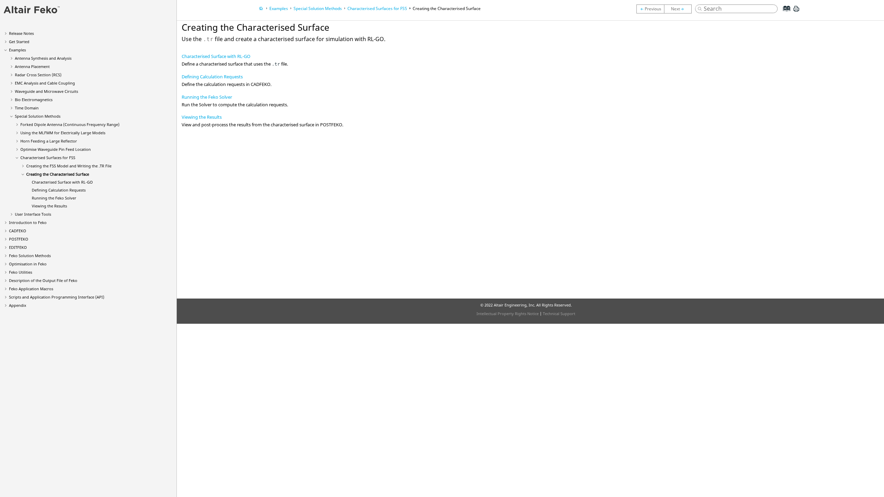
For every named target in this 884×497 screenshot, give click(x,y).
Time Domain (27, 107)
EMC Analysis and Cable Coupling (45, 83)
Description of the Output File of (43, 280)
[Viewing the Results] (650, 8)
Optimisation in (28, 263)
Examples (17, 49)
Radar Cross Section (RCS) (38, 74)
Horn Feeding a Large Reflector (48, 141)
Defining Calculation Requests (59, 190)
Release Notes (21, 33)
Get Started (19, 41)
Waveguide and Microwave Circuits (46, 91)
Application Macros (31, 288)
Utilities (20, 272)
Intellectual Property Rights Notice (508, 313)
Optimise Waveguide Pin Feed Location (55, 149)
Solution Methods (30, 255)
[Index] (784, 14)
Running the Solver (54, 198)
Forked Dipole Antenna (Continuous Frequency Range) (69, 124)
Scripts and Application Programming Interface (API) (56, 297)
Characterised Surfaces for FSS (47, 157)
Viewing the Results (49, 205)
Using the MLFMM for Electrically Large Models (62, 132)
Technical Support (559, 313)
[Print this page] (796, 11)
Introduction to (28, 222)
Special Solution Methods (37, 116)
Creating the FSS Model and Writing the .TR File (69, 165)
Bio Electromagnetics (33, 99)
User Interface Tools (33, 214)
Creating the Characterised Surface (57, 174)
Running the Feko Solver (207, 97)
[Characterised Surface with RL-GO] (679, 8)
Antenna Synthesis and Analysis (43, 58)
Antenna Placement (32, 66)
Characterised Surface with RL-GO (216, 56)
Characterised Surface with (62, 182)
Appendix (17, 305)
